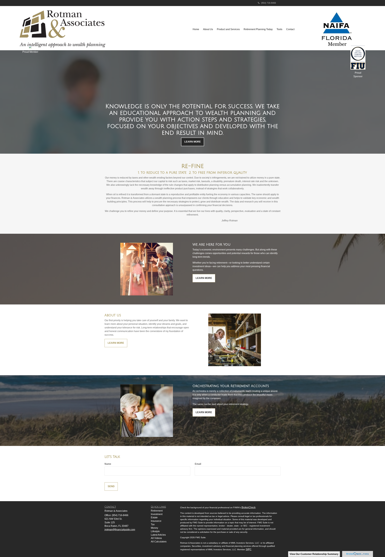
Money (154, 528)
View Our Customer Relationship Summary (314, 554)
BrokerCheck (249, 507)
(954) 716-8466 (268, 3)
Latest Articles (158, 535)
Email (198, 464)
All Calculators (158, 541)
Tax (153, 524)
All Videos (156, 538)
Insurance (156, 521)
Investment (156, 514)
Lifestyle (155, 531)
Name (108, 464)
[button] (208, 29)
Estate (154, 517)
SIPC (248, 549)
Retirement (157, 510)
